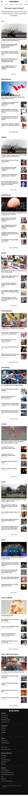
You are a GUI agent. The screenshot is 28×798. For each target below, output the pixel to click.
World (16, 4)
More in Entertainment (13, 362)
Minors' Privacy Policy (6, 749)
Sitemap (3, 764)
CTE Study (11, 4)
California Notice (5, 742)
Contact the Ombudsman (7, 781)
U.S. (2, 4)
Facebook (3, 730)
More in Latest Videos (13, 705)
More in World (13, 305)
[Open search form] (26, 1)
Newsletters (4, 755)
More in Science (13, 476)
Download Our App (5, 759)
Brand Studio (4, 761)
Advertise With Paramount (7, 772)
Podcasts (3, 757)
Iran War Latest (4, 717)
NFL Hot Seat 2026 (5, 719)
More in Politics (14, 189)
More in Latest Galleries (13, 649)
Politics (20, 4)
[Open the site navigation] (5, 1)
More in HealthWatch (14, 247)
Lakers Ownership (5, 722)
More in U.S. (13, 74)
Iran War (6, 4)
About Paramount (5, 770)
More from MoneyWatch (13, 132)
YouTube (3, 728)
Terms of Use (4, 747)
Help (2, 776)
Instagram (3, 732)
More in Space (13, 592)
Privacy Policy (4, 740)
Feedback (3, 778)
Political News (4, 715)
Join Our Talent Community (7, 774)
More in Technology (14, 418)
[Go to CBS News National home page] (14, 1)
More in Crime (13, 534)
